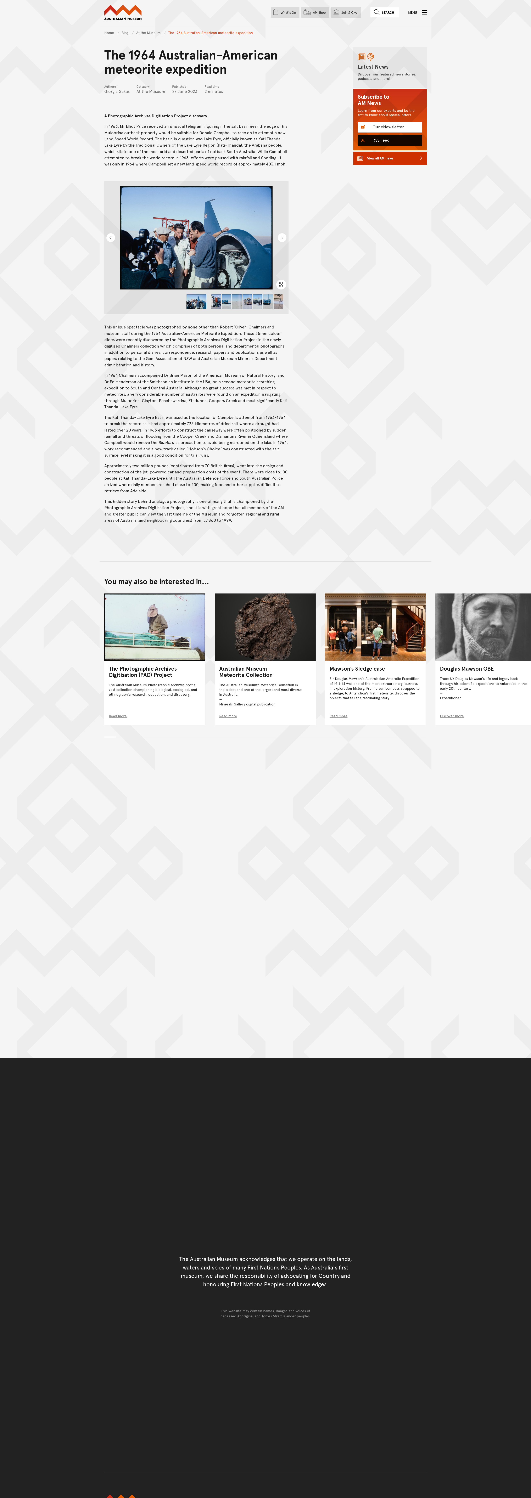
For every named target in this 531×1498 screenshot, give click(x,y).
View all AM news (380, 158)
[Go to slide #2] (216, 301)
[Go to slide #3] (226, 301)
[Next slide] (282, 237)
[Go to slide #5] (247, 301)
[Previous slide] (110, 237)
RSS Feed (380, 140)
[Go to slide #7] (268, 301)
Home (109, 32)
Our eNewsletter (387, 127)
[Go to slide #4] (237, 301)
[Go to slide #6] (258, 301)
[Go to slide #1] (196, 301)
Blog (126, 32)
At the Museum (149, 32)
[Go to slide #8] (278, 301)
